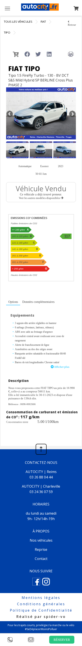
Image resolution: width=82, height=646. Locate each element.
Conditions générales (41, 604)
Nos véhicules (41, 540)
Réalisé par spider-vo (41, 616)
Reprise (41, 549)
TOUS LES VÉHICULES (18, 22)
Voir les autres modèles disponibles (40, 198)
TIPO (7, 32)
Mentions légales (41, 597)
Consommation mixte (17, 422)
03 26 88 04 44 (41, 477)
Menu (7, 8)
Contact (41, 558)
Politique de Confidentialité (41, 610)
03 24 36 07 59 (41, 491)
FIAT (43, 22)
